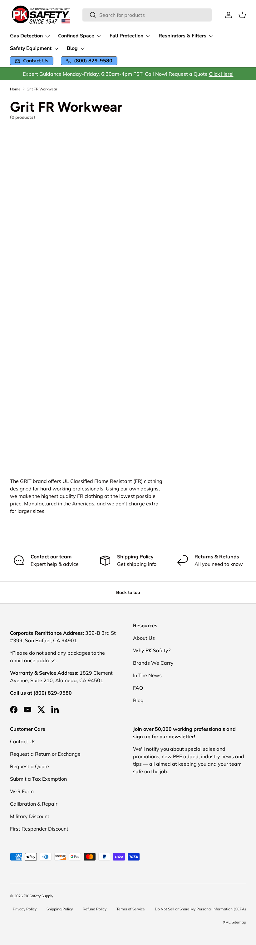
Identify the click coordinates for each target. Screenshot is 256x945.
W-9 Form (22, 791)
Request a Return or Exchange (45, 754)
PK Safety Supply (38, 896)
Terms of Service (130, 909)
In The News (147, 675)
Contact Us (23, 741)
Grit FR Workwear (42, 89)
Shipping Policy (60, 909)
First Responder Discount (39, 829)
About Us (144, 638)
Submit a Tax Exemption (38, 779)
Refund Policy (94, 909)
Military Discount (29, 816)
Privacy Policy (25, 909)
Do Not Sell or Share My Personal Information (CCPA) (200, 909)
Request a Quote (29, 766)
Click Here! (221, 74)
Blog (138, 700)
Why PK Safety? (151, 650)
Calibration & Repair (33, 804)
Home (15, 89)
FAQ (138, 688)
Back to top (128, 592)
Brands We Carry (153, 663)
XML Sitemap (234, 922)
